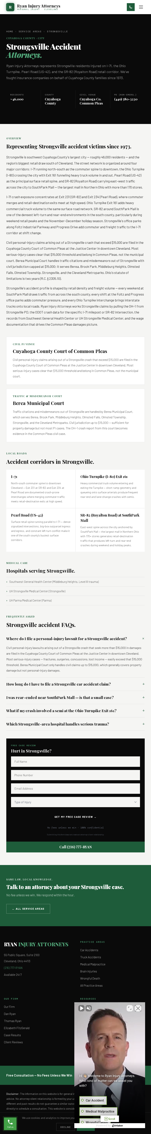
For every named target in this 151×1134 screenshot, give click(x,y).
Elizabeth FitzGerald (16, 1028)
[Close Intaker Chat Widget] (138, 1008)
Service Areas (30, 31)
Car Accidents (89, 950)
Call (75, 847)
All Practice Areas (91, 985)
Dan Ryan (10, 1014)
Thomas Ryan (12, 1021)
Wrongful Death (90, 978)
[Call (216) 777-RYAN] (131, 7)
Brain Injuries (88, 971)
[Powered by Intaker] (117, 1126)
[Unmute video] (81, 1008)
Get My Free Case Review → (75, 816)
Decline (65, 1127)
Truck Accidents (90, 957)
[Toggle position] (130, 1008)
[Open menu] (141, 7)
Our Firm (9, 1006)
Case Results (12, 1035)
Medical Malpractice (92, 964)
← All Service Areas (28, 908)
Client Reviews (13, 1042)
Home (9, 31)
